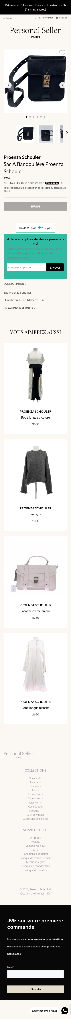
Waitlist (35, 841)
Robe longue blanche (35, 708)
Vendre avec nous (36, 845)
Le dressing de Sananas (35, 818)
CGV (35, 849)
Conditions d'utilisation (36, 853)
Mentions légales (35, 862)
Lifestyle (34, 802)
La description (14, 283)
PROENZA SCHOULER (35, 411)
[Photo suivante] (62, 85)
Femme (34, 782)
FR (39, 17)
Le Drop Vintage (35, 814)
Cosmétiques (35, 806)
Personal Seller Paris (40, 889)
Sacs (34, 790)
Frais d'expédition (28, 187)
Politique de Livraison (36, 870)
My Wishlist (47, 17)
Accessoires (34, 794)
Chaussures (34, 798)
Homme (34, 786)
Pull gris (35, 514)
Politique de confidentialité (36, 866)
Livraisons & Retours (18, 308)
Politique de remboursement (36, 858)
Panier (63, 17)
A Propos (35, 837)
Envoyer (55, 267)
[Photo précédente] (8, 85)
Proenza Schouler (22, 157)
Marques (34, 810)
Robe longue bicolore (35, 417)
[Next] (67, 133)
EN (35, 17)
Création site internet (32, 893)
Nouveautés (35, 778)
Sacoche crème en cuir (35, 611)
